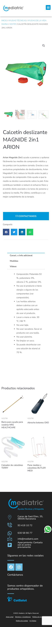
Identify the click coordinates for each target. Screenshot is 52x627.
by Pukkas (33, 621)
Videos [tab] (13, 266)
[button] (48, 7)
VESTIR (12, 24)
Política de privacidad (39, 617)
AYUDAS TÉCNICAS (17, 20)
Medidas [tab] (14, 260)
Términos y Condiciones (23, 617)
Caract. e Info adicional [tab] (21, 255)
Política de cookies (22, 621)
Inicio (4, 20)
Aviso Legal (9, 617)
